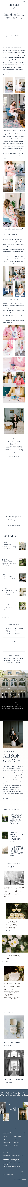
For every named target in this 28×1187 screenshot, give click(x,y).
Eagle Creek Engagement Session (13, 520)
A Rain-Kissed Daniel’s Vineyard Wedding (9, 563)
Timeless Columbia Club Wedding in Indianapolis (9, 592)
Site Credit (24, 1179)
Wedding (4, 542)
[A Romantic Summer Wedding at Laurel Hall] (22, 546)
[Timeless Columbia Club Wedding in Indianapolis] (22, 592)
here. (10, 322)
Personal (4, 574)
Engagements (6, 602)
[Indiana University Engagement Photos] (22, 606)
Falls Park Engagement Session (14, 517)
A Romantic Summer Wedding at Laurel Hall (9, 547)
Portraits (17, 35)
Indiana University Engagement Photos (9, 607)
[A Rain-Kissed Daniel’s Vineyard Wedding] (22, 562)
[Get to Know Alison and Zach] (22, 577)
